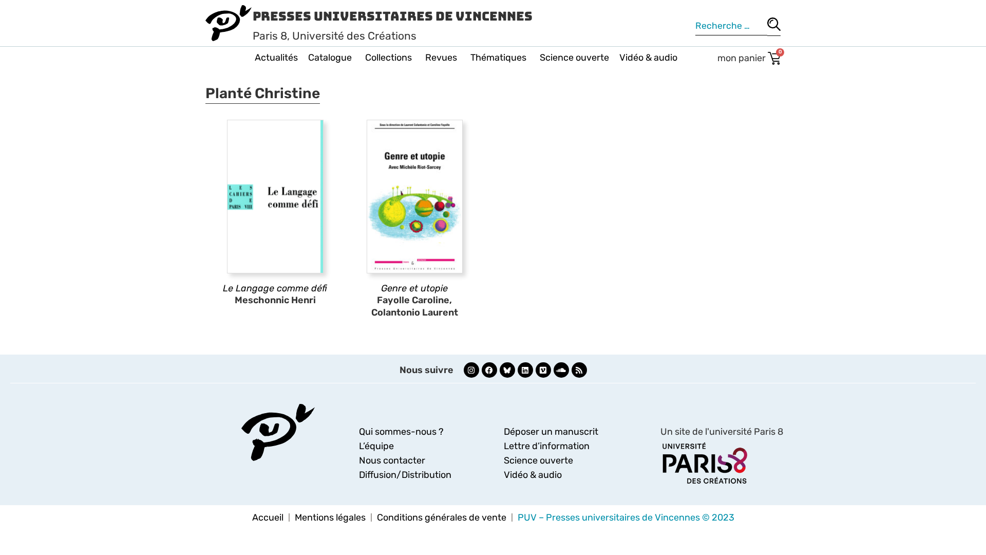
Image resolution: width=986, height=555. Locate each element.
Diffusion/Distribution (405, 474)
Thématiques (498, 57)
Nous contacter (392, 460)
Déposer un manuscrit (551, 431)
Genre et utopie (414, 288)
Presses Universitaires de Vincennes (393, 16)
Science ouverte (574, 57)
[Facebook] (489, 370)
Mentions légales (330, 517)
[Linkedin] (525, 370)
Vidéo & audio (648, 57)
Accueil (267, 517)
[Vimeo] (543, 370)
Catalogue (330, 57)
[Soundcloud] (561, 370)
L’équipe (376, 446)
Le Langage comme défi (275, 288)
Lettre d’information (547, 446)
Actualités (276, 57)
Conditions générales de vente (441, 517)
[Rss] (579, 370)
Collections (388, 57)
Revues (441, 57)
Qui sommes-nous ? (401, 431)
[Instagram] (471, 370)
